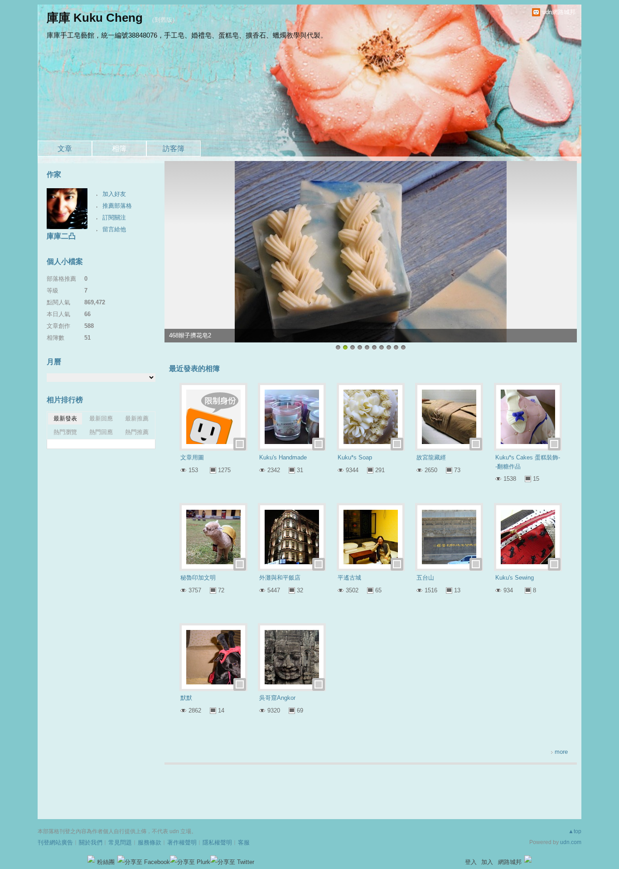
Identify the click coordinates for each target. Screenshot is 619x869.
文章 (65, 148)
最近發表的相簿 (194, 368)
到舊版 (163, 19)
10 (403, 347)
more (561, 751)
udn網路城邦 (558, 12)
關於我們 (90, 842)
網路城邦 (510, 862)
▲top (574, 831)
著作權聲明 (182, 842)
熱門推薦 (137, 432)
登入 (471, 862)
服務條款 (149, 842)
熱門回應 (101, 432)
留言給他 (114, 229)
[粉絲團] (91, 859)
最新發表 (65, 418)
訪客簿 (173, 148)
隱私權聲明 (217, 842)
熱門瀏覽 (65, 432)
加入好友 (114, 193)
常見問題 (120, 842)
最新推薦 (137, 418)
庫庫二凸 (61, 236)
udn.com (570, 842)
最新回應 (101, 418)
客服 (244, 842)
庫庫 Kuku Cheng (95, 17)
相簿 (119, 148)
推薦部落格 (117, 205)
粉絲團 (106, 862)
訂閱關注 (114, 217)
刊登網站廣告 (55, 842)
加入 (487, 862)
